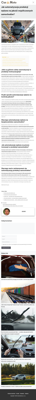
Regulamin (22, 393)
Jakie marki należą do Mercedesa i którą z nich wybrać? (13, 205)
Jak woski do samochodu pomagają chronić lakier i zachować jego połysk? (17, 279)
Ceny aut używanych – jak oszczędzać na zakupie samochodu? (15, 198)
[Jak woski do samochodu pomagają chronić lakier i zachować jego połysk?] (18, 267)
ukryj (8, 57)
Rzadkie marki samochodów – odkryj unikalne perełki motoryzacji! (16, 199)
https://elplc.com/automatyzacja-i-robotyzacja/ (18, 91)
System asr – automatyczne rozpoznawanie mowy (13, 196)
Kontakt (17, 393)
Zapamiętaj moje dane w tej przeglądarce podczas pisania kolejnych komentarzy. (17, 244)
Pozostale (4, 202)
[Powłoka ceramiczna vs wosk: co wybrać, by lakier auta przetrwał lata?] (18, 374)
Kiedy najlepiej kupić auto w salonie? (9, 204)
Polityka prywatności (11, 393)
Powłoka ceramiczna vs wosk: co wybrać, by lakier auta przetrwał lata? (16, 386)
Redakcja (26, 393)
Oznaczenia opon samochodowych (10, 194)
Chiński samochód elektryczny (9, 192)
